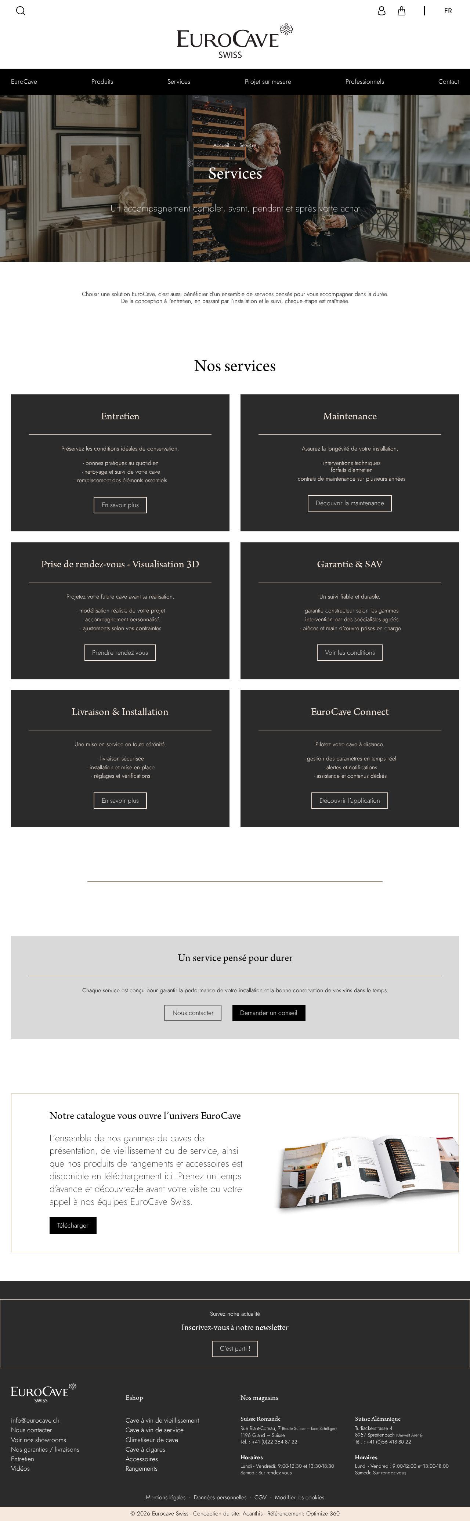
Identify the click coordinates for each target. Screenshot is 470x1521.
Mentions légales (165, 1497)
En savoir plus (120, 505)
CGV (260, 1497)
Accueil (221, 145)
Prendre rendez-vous (120, 652)
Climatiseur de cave (152, 1440)
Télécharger (72, 1225)
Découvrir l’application (349, 800)
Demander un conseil (268, 1013)
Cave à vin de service (155, 1430)
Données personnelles (220, 1497)
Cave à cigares (145, 1449)
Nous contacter (193, 1013)
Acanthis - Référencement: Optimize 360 (291, 1513)
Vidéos (20, 1468)
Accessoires (142, 1459)
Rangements (142, 1468)
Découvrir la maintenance (350, 503)
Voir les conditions (350, 652)
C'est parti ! (235, 1348)
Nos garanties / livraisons (45, 1449)
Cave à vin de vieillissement (162, 1420)
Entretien (22, 1459)
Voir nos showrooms (38, 1440)
